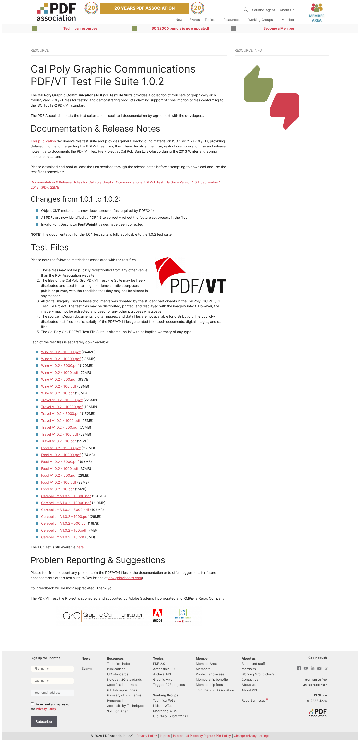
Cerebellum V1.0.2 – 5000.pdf (65, 510)
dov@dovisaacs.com (125, 578)
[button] (246, 9)
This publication (43, 141)
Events (194, 20)
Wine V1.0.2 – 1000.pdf (59, 372)
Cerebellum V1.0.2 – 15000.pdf (66, 496)
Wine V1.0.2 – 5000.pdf (60, 366)
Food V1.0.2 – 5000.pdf (60, 462)
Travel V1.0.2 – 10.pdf (58, 441)
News (180, 20)
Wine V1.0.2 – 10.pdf (57, 393)
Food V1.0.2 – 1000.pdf (59, 468)
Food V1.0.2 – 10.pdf (57, 489)
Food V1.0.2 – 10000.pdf (61, 455)
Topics (210, 20)
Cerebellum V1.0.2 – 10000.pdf (66, 503)
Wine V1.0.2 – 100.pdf (58, 386)
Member (288, 20)
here (80, 547)
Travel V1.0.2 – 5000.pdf (61, 414)
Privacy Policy (46, 709)
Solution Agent (263, 10)
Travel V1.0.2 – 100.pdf (59, 434)
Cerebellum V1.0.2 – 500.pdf (64, 523)
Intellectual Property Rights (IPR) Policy (202, 736)
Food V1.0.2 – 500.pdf (59, 475)
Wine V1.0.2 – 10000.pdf (61, 359)
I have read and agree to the (50, 707)
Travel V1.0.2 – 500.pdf (60, 427)
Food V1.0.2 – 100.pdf (58, 482)
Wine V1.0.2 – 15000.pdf (61, 352)
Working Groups (260, 20)
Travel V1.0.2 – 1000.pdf (60, 420)
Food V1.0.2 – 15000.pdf (61, 448)
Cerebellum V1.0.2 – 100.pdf (63, 530)
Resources (231, 20)
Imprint (165, 736)
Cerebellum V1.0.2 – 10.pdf (62, 537)
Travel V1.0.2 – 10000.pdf (62, 407)
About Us (287, 10)
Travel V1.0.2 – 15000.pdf (62, 400)
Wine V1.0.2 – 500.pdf (59, 379)
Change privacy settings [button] (252, 736)
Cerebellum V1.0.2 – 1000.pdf (65, 516)
